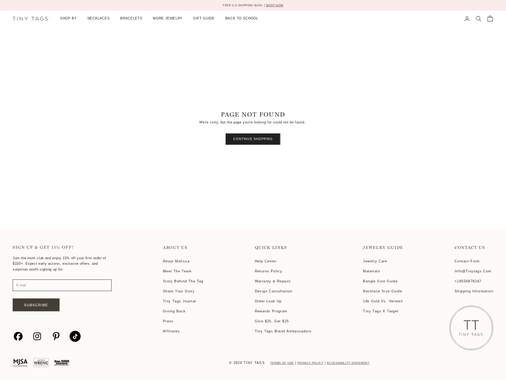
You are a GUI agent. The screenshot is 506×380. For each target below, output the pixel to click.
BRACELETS (131, 19)
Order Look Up (268, 301)
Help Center (266, 261)
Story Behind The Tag (183, 281)
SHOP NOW (274, 5)
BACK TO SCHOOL (241, 19)
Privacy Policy (310, 362)
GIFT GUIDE (204, 19)
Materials (371, 271)
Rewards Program (271, 311)
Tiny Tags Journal (179, 301)
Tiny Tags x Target (380, 311)
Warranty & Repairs (273, 281)
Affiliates (171, 331)
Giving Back (174, 311)
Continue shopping (253, 139)
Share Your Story (179, 291)
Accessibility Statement (348, 362)
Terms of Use (282, 362)
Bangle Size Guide (380, 281)
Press (168, 321)
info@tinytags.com (473, 271)
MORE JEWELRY (168, 19)
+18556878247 (468, 281)
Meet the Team (177, 271)
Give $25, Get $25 (272, 321)
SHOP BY (68, 19)
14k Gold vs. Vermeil (383, 301)
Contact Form (467, 261)
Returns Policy (269, 271)
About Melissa (176, 261)
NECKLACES (98, 19)
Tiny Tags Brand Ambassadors (283, 331)
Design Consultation (274, 291)
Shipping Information (474, 291)
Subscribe (36, 305)
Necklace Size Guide (382, 291)
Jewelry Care (375, 261)
